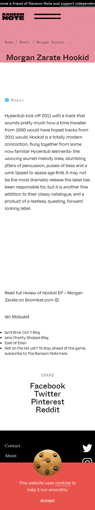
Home (9, 42)
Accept (47, 500)
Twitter (47, 394)
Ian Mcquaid (17, 316)
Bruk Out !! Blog (26, 332)
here (63, 353)
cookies (63, 483)
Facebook (47, 386)
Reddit (48, 409)
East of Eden (16, 342)
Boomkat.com (39, 300)
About (11, 456)
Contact (12, 445)
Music (25, 42)
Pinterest (47, 402)
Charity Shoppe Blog (31, 337)
